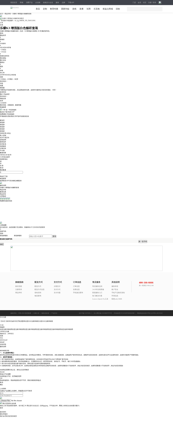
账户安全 (115, 289)
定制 (45, 9)
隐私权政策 (45, 313)
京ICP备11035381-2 (85, 313)
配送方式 (38, 286)
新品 (38, 9)
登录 (154, 2)
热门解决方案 (97, 296)
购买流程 (18, 286)
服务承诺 (115, 286)
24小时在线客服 (98, 289)
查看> (54, 90)
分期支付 (57, 286)
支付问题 (57, 292)
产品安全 (54, 313)
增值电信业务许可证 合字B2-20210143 (149, 313)
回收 (118, 9)
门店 (134, 2)
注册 (149, 2)
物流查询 (38, 296)
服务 (57, 2)
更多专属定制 (4, 137)
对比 (1, 338)
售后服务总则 (97, 286)
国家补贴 (65, 9)
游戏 (74, 9)
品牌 (63, 2)
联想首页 (14, 2)
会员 (139, 2)
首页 (1, 14)
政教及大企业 (48, 2)
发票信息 (76, 289)
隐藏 (1, 336)
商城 (21, 2)
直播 (81, 9)
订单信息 (76, 286)
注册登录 (18, 289)
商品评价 (18, 292)
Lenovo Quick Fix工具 (100, 299)
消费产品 (29, 2)
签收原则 (38, 292)
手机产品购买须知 (118, 292)
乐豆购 (97, 9)
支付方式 (57, 289)
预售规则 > (3, 81)
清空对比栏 (4, 340)
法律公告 (36, 313)
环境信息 (115, 296)
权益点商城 (108, 9)
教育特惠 (54, 9)
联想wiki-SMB (117, 299)
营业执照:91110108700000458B (124, 313)
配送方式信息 (39, 289)
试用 (88, 9)
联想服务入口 (97, 292)
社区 (144, 2)
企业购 (37, 2)
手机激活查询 (78, 292)
